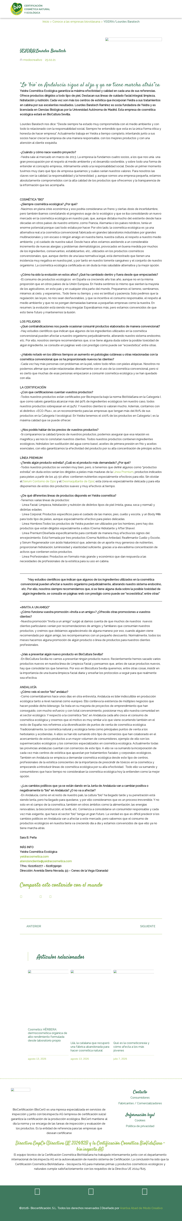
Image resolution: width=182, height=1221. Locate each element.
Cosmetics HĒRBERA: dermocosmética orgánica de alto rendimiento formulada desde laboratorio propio (47, 1035)
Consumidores (140, 1097)
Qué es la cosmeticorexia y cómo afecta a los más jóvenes (131, 1046)
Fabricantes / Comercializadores (140, 1103)
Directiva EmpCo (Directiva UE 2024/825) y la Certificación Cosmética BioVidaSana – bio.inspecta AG (90, 1146)
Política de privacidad (140, 1126)
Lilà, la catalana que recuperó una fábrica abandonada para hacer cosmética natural (90, 1046)
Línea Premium (123, 472)
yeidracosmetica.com (34, 856)
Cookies (140, 1120)
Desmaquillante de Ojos (78, 481)
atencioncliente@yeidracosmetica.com (46, 861)
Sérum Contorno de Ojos (39, 481)
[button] (171, 9)
